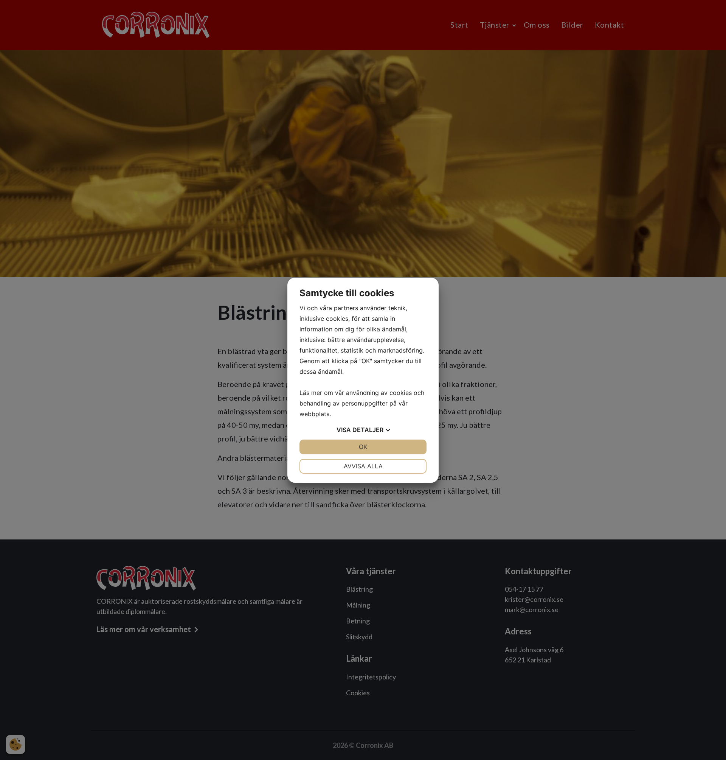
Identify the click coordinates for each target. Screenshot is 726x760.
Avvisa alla (363, 466)
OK (363, 447)
